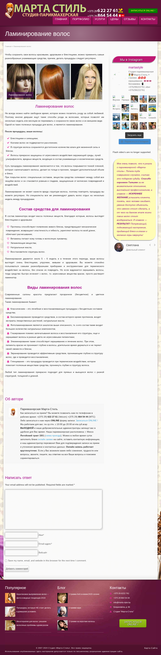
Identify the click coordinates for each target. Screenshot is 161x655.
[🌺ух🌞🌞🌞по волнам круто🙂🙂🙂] (116, 117)
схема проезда (53, 435)
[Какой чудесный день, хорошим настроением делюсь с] (125, 108)
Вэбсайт (43, 552)
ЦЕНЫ (114, 19)
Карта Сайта (151, 648)
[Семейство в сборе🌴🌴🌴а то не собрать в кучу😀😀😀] (152, 117)
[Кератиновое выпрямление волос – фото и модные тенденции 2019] (10, 598)
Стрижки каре (75, 608)
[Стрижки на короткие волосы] (62, 625)
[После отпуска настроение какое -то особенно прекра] (134, 99)
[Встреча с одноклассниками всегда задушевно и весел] (116, 108)
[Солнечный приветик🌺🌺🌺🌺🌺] (125, 126)
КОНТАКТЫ (148, 19)
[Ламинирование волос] (54, 82)
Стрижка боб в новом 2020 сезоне (84, 594)
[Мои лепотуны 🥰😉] (152, 99)
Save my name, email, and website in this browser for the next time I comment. (47, 560)
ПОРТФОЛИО (80, 19)
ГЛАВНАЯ (61, 19)
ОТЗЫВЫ (130, 19)
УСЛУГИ (100, 19)
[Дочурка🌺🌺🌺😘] (143, 126)
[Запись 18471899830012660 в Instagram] (134, 108)
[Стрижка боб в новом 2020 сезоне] (62, 598)
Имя (41, 535)
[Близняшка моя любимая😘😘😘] (134, 117)
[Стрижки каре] (62, 612)
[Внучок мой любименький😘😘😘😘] (116, 99)
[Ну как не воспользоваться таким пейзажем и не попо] (125, 117)
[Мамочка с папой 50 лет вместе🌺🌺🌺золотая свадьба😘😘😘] (134, 126)
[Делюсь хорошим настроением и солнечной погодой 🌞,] (143, 99)
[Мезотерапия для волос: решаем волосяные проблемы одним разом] (10, 625)
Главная (8, 46)
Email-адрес (45, 544)
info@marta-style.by (122, 602)
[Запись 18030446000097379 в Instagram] (152, 108)
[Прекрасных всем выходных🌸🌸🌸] (125, 99)
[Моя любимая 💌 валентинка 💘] (152, 126)
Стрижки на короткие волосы (82, 621)
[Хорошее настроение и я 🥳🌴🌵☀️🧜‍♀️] (116, 126)
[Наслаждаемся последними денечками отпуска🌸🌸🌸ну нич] (143, 108)
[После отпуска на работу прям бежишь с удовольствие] (143, 117)
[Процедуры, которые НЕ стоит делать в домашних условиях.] (10, 612)
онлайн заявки (45, 439)
